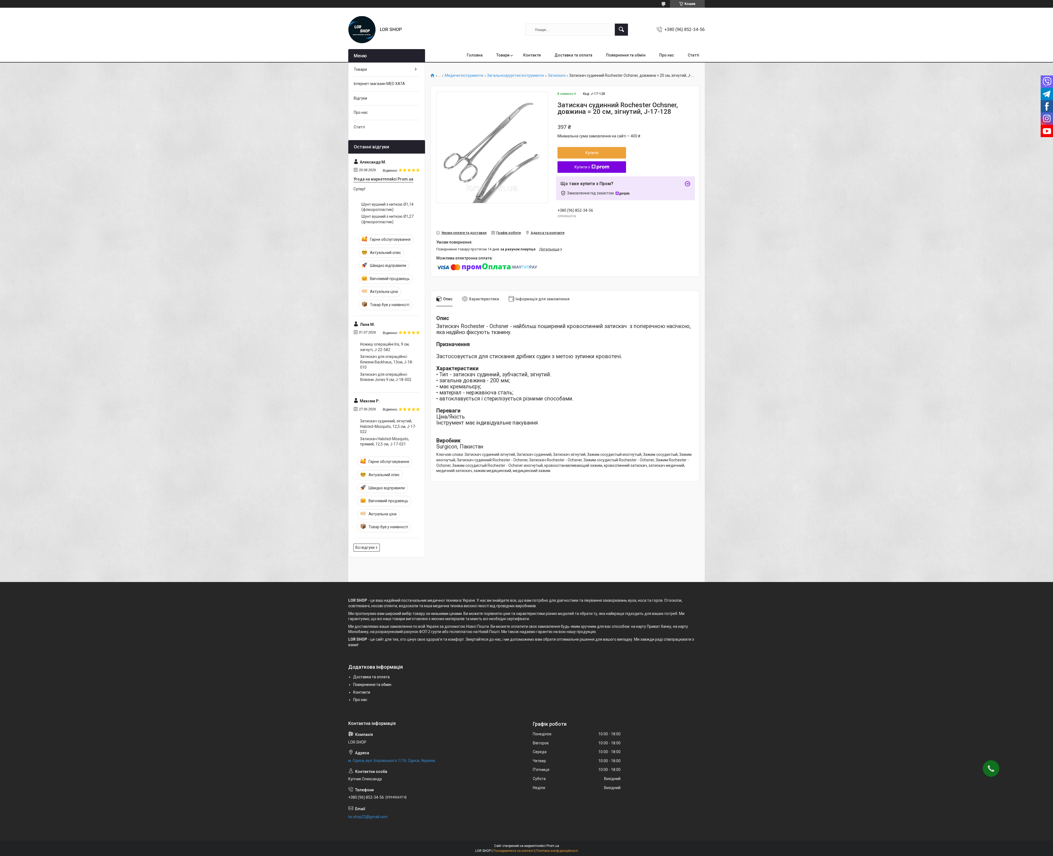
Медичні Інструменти (464, 76)
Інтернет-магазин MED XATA (379, 83)
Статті (693, 55)
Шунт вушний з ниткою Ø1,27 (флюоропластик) (387, 219)
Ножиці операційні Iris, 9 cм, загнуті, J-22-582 (384, 347)
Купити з (582, 167)
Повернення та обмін (626, 55)
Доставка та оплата (573, 55)
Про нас (666, 55)
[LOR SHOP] (362, 29)
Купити (591, 153)
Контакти (532, 55)
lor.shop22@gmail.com (368, 817)
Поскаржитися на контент (513, 851)
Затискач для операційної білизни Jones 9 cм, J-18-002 (385, 377)
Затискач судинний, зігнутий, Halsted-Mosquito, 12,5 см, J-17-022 (388, 426)
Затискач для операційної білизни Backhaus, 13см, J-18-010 (386, 361)
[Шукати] (621, 30)
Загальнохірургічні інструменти (515, 76)
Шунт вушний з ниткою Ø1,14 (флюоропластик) (387, 207)
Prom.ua (553, 846)
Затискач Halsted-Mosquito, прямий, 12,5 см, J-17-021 (384, 442)
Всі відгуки (365, 547)
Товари (502, 55)
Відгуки (360, 98)
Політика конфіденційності (557, 851)
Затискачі (556, 76)
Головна (475, 55)
